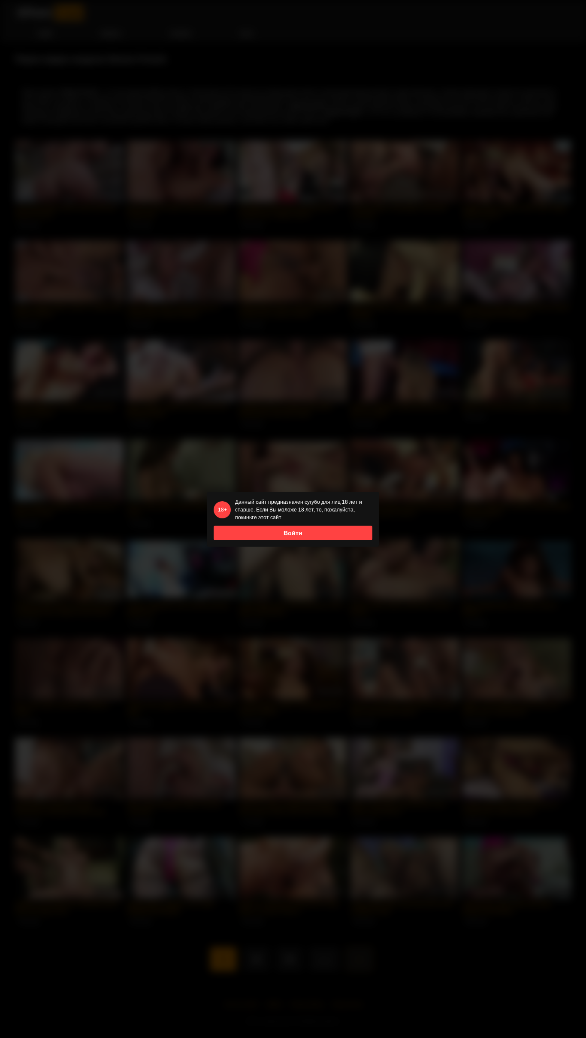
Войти (293, 533)
